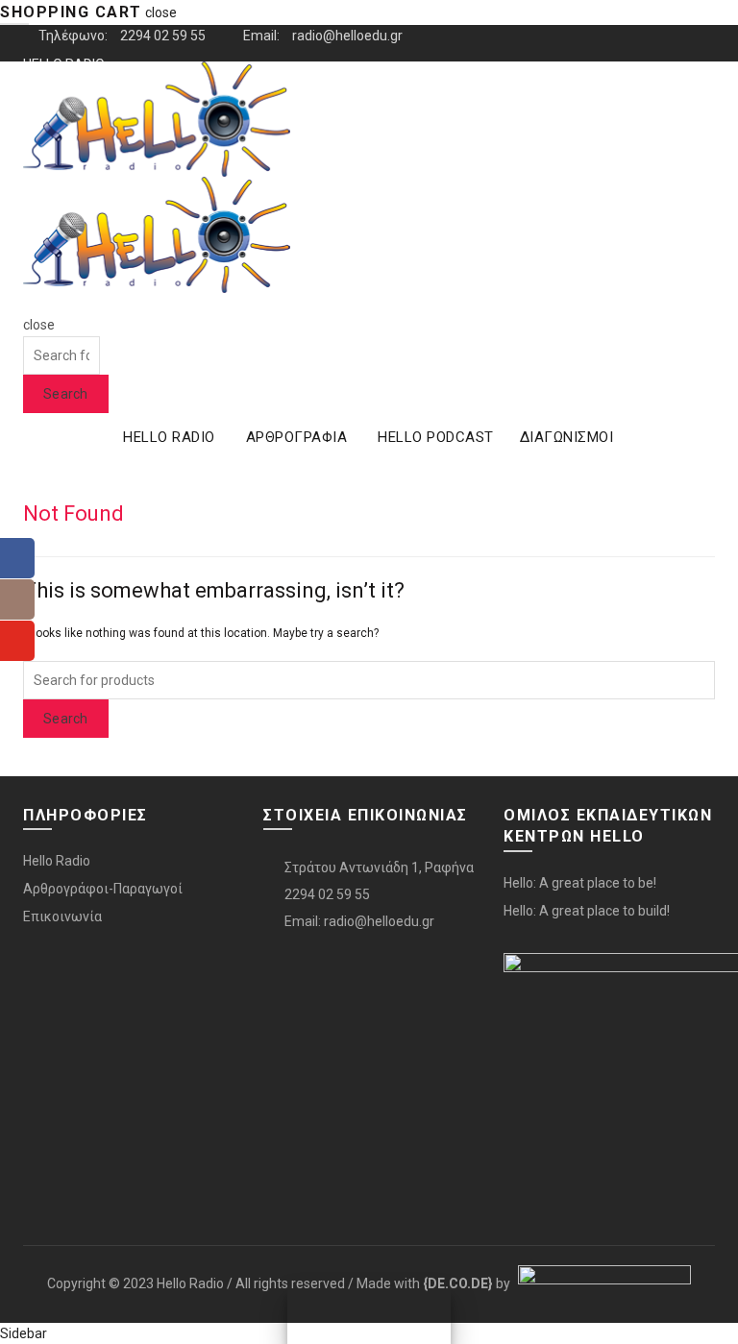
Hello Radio (56, 860)
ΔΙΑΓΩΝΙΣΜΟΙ (567, 437)
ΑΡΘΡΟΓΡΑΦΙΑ (297, 437)
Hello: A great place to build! (587, 910)
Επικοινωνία (62, 916)
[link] (458, 1282)
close (161, 12)
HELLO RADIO (169, 437)
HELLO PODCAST (436, 437)
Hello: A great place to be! (580, 883)
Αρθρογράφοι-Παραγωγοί (103, 888)
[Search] (29, 303)
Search (65, 394)
